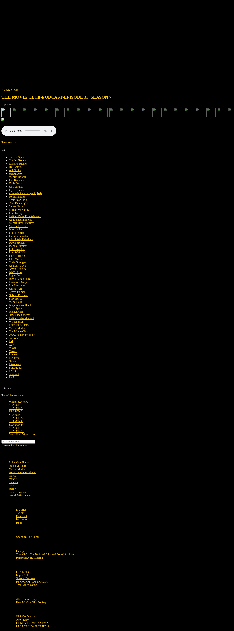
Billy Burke (15, 298)
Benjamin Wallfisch (20, 305)
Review (13, 354)
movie (12, 475)
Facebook (21, 516)
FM (11, 341)
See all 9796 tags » (20, 495)
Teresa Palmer (17, 291)
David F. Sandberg (20, 278)
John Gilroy (15, 213)
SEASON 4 (16, 414)
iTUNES (21, 509)
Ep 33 (12, 370)
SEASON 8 (16, 421)
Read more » (8, 142)
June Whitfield (17, 252)
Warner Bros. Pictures (21, 222)
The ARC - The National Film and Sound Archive (45, 554)
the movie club (17, 465)
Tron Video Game (26, 584)
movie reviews (17, 492)
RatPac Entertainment (21, 318)
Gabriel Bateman (18, 295)
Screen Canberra (25, 578)
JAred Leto (15, 173)
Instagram (21, 519)
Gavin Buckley (17, 268)
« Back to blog (9, 89)
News (12, 361)
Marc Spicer (16, 308)
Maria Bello (15, 301)
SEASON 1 (16, 404)
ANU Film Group (26, 599)
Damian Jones (17, 229)
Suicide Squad (17, 157)
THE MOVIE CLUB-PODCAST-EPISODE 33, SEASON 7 (56, 97)
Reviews (14, 357)
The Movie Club (67, 38)
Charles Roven (17, 160)
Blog (19, 522)
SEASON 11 (16, 431)
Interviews (15, 364)
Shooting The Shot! (27, 536)
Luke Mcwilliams (19, 462)
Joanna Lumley (18, 245)
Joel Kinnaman (17, 180)
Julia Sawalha (17, 249)
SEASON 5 (16, 418)
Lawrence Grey (18, 282)
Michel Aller (16, 311)
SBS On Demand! (26, 616)
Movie (12, 347)
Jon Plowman (16, 232)
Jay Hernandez (17, 190)
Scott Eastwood (18, 199)
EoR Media (22, 571)
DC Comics (15, 166)
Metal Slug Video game (22, 434)
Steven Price (16, 206)
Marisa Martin (17, 328)
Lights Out (15, 275)
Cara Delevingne (18, 203)
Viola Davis (15, 183)
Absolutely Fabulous (21, 239)
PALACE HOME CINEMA (33, 626)
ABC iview (22, 619)
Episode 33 (15, 367)
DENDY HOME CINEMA (32, 623)
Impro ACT (23, 575)
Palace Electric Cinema (29, 557)
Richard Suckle (18, 163)
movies (13, 485)
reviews (13, 482)
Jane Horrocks (17, 255)
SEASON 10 (16, 427)
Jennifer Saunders (19, 236)
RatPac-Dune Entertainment (25, 216)
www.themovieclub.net (22, 334)
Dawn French (17, 242)
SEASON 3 (16, 411)
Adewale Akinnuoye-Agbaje (25, 193)
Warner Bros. (16, 321)
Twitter (20, 512)
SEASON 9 (16, 424)
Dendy (13, 488)
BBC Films (15, 272)
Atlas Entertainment (20, 219)
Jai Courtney (16, 186)
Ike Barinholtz (17, 196)
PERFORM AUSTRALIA (32, 581)
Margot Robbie (17, 176)
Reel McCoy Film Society (31, 602)
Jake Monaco (16, 259)
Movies (13, 351)
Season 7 (14, 374)
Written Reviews (18, 401)
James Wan (15, 288)
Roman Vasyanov (19, 209)
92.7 (11, 344)
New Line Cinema (19, 315)
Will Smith (15, 170)
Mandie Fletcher (18, 226)
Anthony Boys (17, 265)
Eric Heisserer (17, 285)
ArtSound (14, 338)
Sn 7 (11, 377)
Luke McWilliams (19, 324)
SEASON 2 (16, 408)
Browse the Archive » (14, 445)
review (13, 478)
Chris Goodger (17, 262)
